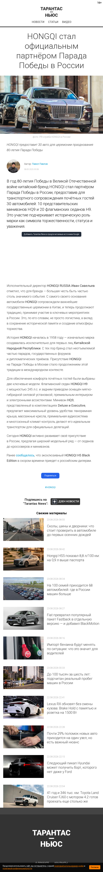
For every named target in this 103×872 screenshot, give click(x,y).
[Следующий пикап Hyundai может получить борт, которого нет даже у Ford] (23, 766)
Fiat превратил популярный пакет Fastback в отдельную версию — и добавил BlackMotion (73, 619)
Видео (66, 22)
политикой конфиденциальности (17, 868)
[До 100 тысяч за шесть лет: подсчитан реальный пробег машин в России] (23, 677)
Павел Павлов (40, 163)
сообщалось (25, 455)
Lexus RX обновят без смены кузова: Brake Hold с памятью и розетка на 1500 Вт (71, 708)
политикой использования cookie (69, 866)
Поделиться (50, 475)
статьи (53, 22)
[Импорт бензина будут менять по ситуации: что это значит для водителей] (23, 647)
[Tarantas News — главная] (51, 11)
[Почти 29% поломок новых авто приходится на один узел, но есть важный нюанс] (23, 736)
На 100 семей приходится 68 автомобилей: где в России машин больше (70, 589)
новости (38, 22)
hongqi (51, 487)
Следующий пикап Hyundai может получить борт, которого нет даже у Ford (72, 767)
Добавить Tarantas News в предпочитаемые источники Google (51, 234)
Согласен (95, 867)
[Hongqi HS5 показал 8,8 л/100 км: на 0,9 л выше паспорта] (23, 559)
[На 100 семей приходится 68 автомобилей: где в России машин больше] (23, 588)
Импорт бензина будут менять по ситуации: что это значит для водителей (72, 649)
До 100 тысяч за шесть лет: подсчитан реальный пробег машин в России (70, 678)
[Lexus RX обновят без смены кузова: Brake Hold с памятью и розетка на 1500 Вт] (23, 707)
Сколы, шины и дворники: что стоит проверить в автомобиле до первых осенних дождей (71, 530)
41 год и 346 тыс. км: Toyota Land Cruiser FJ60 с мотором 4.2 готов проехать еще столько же (73, 797)
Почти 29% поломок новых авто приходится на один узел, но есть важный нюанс (72, 737)
